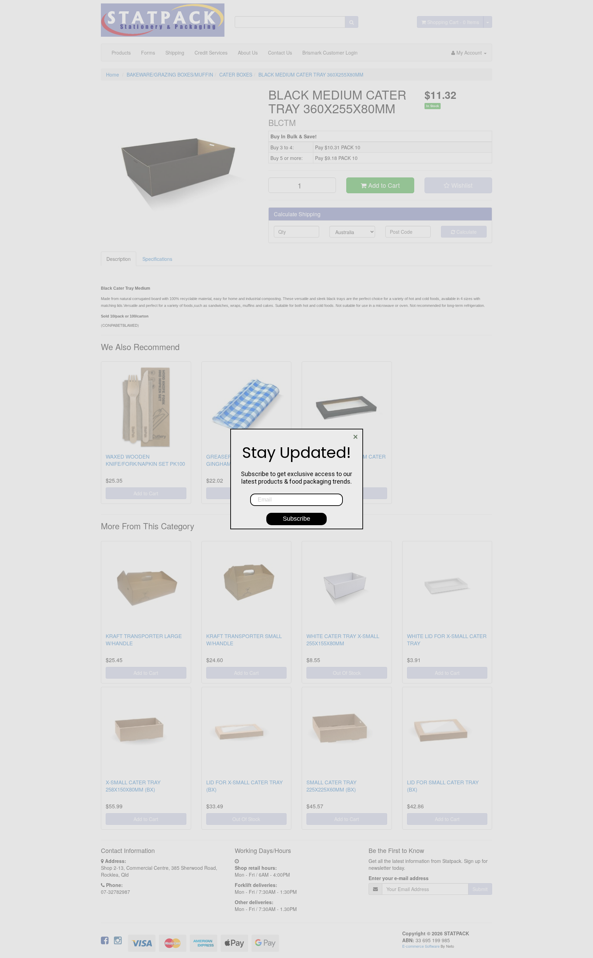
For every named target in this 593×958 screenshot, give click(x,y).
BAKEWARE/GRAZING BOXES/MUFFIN (170, 74)
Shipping (174, 52)
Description (118, 258)
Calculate (466, 231)
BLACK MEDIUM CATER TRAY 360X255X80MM (310, 74)
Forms (148, 52)
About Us (248, 52)
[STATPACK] (162, 17)
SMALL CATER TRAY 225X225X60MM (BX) (331, 785)
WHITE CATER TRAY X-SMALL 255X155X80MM (342, 639)
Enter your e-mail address (399, 878)
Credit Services (211, 52)
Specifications (157, 258)
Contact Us (280, 52)
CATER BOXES (235, 74)
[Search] (351, 22)
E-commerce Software (421, 946)
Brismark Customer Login (330, 52)
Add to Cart (383, 185)
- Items (453, 22)
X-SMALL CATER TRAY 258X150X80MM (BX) (133, 785)
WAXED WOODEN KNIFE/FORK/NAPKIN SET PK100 (145, 460)
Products (121, 52)
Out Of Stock (347, 672)
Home (112, 74)
